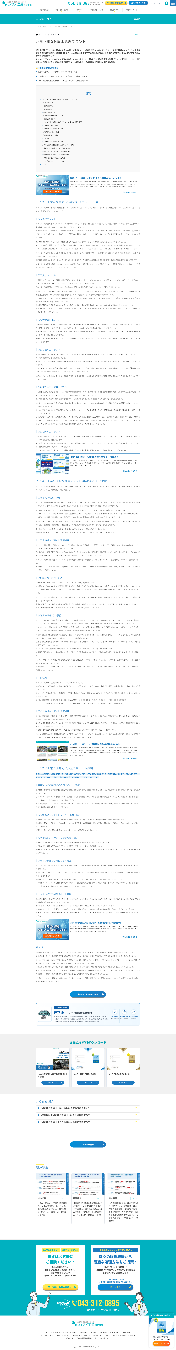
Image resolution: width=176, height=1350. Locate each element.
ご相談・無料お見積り (116, 3)
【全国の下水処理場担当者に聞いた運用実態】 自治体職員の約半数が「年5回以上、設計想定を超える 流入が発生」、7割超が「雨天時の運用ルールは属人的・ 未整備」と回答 (88, 1208)
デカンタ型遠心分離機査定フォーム (86, 1338)
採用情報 (75, 1335)
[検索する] (166, 3)
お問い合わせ (69, 1338)
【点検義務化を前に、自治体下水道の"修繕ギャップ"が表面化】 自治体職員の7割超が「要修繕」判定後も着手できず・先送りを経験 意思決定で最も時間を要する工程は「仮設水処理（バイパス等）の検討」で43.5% (123, 1211)
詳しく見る (115, 1287)
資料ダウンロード (137, 3)
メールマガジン (85, 1335)
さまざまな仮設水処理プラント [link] (65, 26)
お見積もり (123, 1335)
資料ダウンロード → (161, 1343)
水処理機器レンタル (105, 1332)
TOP (37, 26)
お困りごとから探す (70, 1332)
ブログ (106, 1335)
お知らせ (114, 1335)
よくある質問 (126, 1332)
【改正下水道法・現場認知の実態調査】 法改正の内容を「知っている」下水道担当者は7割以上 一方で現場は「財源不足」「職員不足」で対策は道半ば (52, 1208)
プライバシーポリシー (106, 1338)
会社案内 (66, 1335)
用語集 (58, 1335)
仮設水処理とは (57, 1332)
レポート (136, 34)
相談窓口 (116, 1332)
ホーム (48, 1332)
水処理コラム (46, 26)
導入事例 (93, 1332)
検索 (131, 1335)
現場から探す (83, 1332)
